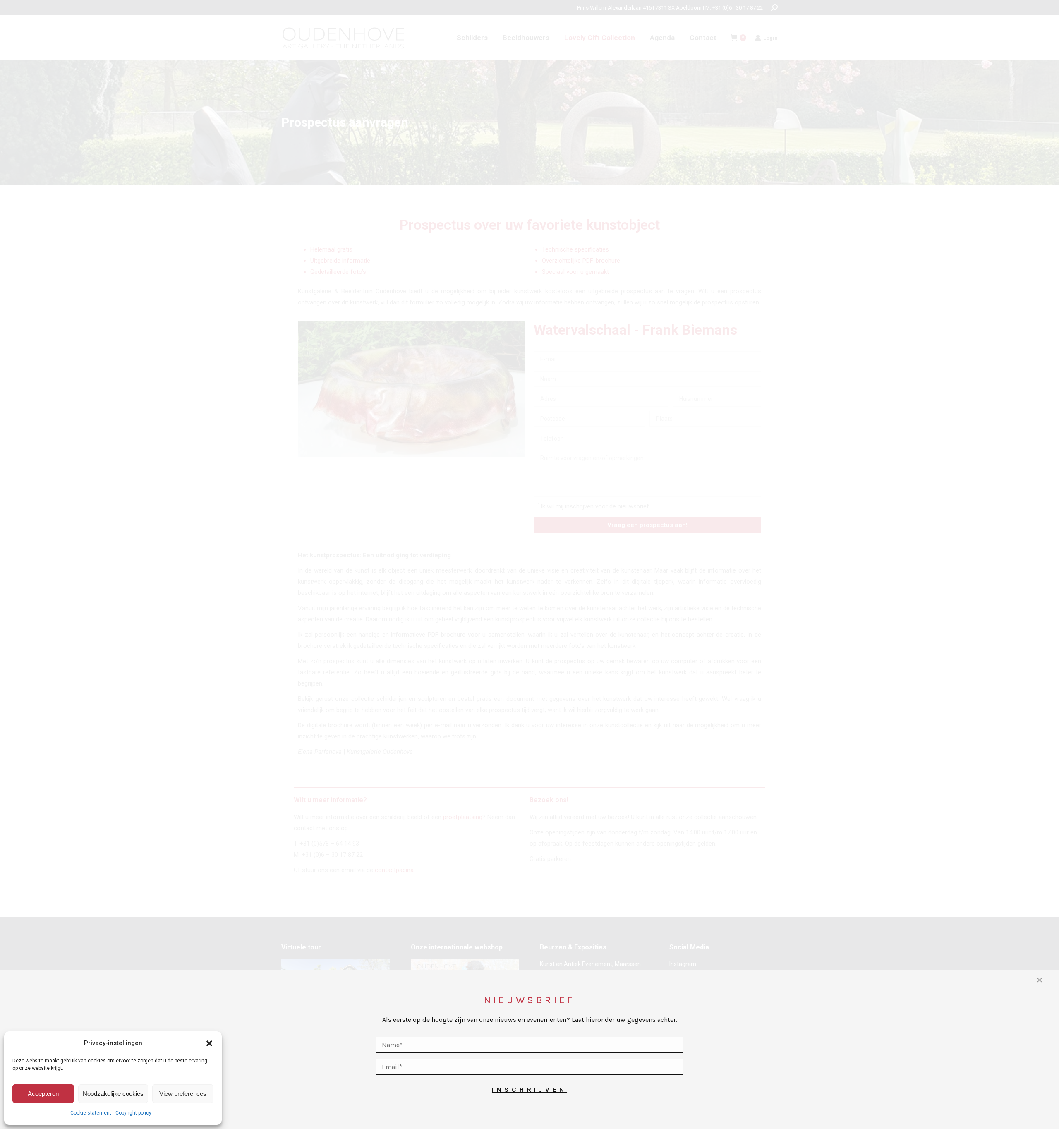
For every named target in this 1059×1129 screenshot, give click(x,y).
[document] (529, 564)
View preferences (182, 1093)
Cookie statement (90, 1113)
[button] (209, 1043)
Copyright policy (133, 1113)
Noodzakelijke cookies (113, 1093)
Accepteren (43, 1093)
